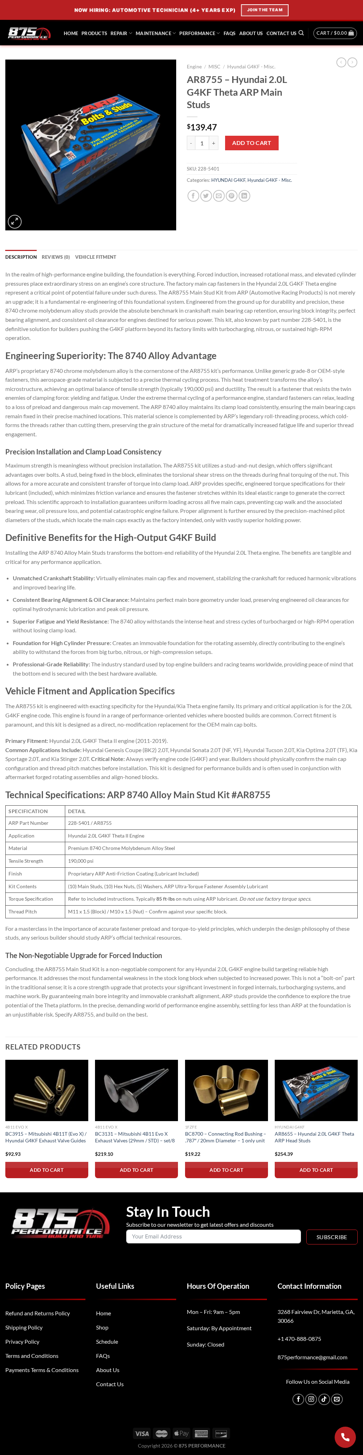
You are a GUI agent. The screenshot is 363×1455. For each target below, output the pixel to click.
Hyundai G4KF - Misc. (251, 66)
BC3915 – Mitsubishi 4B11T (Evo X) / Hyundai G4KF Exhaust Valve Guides (45, 1137)
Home (71, 33)
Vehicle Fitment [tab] (96, 257)
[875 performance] (29, 33)
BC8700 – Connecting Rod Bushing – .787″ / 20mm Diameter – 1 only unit (225, 1137)
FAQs (230, 33)
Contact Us (282, 33)
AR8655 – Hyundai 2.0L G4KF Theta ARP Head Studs (314, 1137)
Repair (119, 33)
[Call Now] (345, 1437)
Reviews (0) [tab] (56, 257)
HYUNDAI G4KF (228, 180)
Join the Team (266, 9)
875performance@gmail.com (312, 1357)
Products (94, 33)
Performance (197, 33)
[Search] (301, 33)
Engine (194, 66)
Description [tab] (21, 257)
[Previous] (5, 1125)
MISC (214, 66)
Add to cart (251, 142)
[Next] (357, 1125)
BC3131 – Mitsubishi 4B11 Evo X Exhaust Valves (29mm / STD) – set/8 (135, 1137)
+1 (299, 1338)
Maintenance (153, 33)
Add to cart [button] (46, 1170)
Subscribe (332, 1236)
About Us (251, 33)
